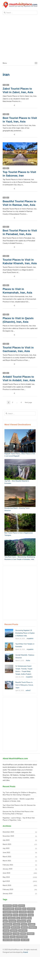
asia (24, 909)
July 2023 (6, 840)
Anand (25, 952)
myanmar (7, 927)
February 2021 (8, 865)
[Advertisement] (20, 39)
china (15, 915)
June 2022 (6, 852)
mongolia (31, 924)
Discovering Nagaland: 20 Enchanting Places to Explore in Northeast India (25, 633)
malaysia (17, 924)
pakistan (24, 927)
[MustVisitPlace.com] (20, 5)
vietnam (16, 940)
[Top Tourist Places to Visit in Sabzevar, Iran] (20, 143)
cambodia (23, 912)
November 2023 (8, 836)
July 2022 (6, 848)
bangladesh (7, 912)
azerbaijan (31, 909)
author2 (28, 690)
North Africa (15, 927)
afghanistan (7, 905)
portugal (6, 930)
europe (31, 915)
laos (28, 921)
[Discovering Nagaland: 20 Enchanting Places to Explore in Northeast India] (9, 630)
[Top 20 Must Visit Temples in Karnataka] (9, 644)
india (5, 918)
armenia (18, 909)
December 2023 (8, 832)
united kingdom (22, 937)
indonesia (12, 918)
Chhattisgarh (8, 915)
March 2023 (7, 844)
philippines (32, 927)
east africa (23, 915)
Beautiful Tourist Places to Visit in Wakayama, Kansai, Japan (24, 684)
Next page (28, 402)
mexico (24, 924)
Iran (8, 84)
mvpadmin (30, 638)
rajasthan (14, 930)
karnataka (12, 921)
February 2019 (8, 889)
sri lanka (16, 933)
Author (28, 660)
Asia (4, 84)
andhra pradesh (8, 909)
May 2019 (6, 877)
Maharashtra (8, 924)
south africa (23, 930)
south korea (7, 933)
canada (30, 912)
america (21, 905)
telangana (30, 933)
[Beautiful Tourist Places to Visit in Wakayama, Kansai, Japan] (9, 682)
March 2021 (7, 861)
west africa (24, 940)
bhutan (15, 912)
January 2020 (7, 869)
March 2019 (7, 885)
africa (15, 905)
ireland (24, 918)
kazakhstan (21, 921)
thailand (6, 937)
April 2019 (6, 881)
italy (29, 918)
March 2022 (7, 856)
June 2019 (6, 873)
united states (8, 940)
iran (18, 918)
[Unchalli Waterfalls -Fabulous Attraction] (9, 655)
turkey (13, 937)
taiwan (23, 933)
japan (5, 921)
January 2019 (7, 893)
